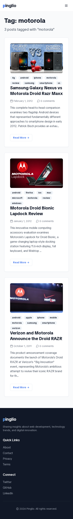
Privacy (7, 459)
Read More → (21, 137)
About (7, 447)
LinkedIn (8, 493)
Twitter (7, 482)
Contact (8, 453)
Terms (6, 464)
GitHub (7, 488)
